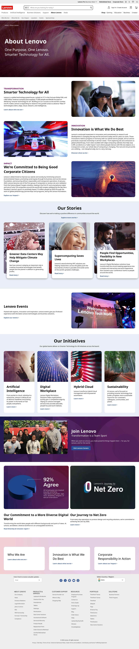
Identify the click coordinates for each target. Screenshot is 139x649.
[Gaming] (112, 12)
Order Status (75, 615)
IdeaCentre (93, 616)
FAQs (72, 618)
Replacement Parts (39, 626)
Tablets (36, 605)
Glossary (73, 624)
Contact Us (74, 600)
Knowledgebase (75, 627)
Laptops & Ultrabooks (40, 596)
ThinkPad (93, 600)
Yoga (91, 607)
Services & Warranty (39, 620)
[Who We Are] (10, 18)
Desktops (36, 608)
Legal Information (20, 603)
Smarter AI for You (39, 599)
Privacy (34, 643)
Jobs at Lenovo (19, 607)
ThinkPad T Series (95, 594)
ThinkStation (93, 622)
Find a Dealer (75, 603)
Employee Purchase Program (76, 595)
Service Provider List (58, 594)
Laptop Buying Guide (77, 621)
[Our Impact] (29, 18)
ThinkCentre (93, 613)
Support (73, 609)
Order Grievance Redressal (41, 629)
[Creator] (138, 12)
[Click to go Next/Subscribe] (39, 580)
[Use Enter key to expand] (128, 8)
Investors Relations (20, 600)
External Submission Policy (58, 643)
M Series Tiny (94, 610)
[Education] (122, 12)
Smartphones (37, 602)
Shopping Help (56, 600)
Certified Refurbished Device (39, 634)
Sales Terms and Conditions (74, 643)
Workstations (37, 611)
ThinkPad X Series (95, 597)
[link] (129, 2)
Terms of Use (46, 643)
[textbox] (111, 580)
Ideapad (92, 603)
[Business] (130, 12)
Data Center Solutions (40, 614)
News (16, 597)
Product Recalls (38, 623)
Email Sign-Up (75, 606)
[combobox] (26, 8)
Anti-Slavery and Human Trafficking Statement (94, 643)
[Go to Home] (7, 8)
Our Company (19, 594)
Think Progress (113, 597)
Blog (72, 612)
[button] (126, 2)
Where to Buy (56, 597)
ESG (16, 610)
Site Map (39, 643)
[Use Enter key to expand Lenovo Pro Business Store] (96, 2)
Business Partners (114, 594)
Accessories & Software (40, 617)
